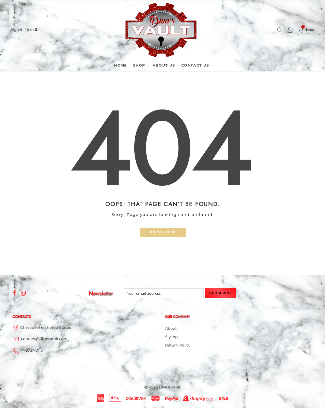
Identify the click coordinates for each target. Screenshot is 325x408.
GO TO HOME (162, 232)
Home (120, 65)
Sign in (17, 29)
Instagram (23, 293)
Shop (139, 65)
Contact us (195, 65)
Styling (171, 337)
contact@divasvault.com (44, 339)
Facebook (14, 293)
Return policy (177, 345)
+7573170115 (32, 350)
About (171, 328)
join (30, 29)
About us (164, 65)
